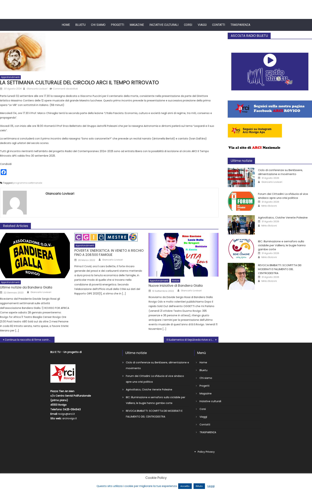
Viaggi (202, 25)
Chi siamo (98, 25)
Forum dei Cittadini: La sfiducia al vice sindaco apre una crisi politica (283, 196)
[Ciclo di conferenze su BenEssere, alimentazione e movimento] (241, 177)
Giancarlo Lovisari (37, 88)
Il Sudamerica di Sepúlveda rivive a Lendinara (192, 340)
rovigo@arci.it (66, 414)
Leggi (210, 486)
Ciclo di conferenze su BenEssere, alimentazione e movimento (280, 172)
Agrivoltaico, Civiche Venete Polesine (283, 217)
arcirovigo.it (69, 418)
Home (66, 25)
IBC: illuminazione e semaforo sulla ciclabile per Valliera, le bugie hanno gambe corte (282, 245)
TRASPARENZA (240, 25)
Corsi (188, 25)
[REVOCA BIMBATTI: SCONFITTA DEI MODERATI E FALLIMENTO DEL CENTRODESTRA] (241, 276)
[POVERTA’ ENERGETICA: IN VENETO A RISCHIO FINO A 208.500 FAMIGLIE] (109, 237)
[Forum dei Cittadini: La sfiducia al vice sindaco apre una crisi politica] (241, 201)
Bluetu (80, 25)
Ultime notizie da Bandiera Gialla (26, 287)
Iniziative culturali (164, 25)
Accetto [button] (185, 486)
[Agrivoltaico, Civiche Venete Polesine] (241, 225)
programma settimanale (27, 183)
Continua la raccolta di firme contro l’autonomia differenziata (30, 340)
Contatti (218, 25)
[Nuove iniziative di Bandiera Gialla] (183, 255)
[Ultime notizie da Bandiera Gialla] (35, 255)
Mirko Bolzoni (269, 205)
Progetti (117, 25)
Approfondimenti (10, 77)
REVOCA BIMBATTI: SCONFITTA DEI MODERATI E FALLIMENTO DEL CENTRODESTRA (279, 269)
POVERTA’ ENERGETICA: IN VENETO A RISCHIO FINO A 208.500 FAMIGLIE (109, 252)
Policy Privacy (206, 452)
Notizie (175, 280)
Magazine (137, 25)
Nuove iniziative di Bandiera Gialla (176, 285)
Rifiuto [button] (199, 486)
